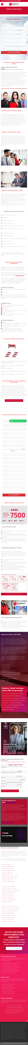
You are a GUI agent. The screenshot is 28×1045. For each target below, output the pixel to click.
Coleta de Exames (6, 668)
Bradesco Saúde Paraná (8, 897)
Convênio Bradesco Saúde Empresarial (11, 967)
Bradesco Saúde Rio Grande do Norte (11, 908)
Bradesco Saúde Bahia (7, 872)
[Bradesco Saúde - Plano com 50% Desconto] (14, 4)
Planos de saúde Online (7, 993)
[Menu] (2, 4)
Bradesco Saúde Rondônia (8, 911)
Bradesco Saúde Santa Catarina (9, 915)
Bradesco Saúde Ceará (7, 874)
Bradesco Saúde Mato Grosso (9, 888)
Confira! (18, 283)
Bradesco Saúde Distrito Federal (10, 876)
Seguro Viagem (5, 680)
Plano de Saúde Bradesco (8, 851)
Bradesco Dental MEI (7, 989)
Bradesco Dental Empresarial (9, 988)
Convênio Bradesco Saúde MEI (9, 968)
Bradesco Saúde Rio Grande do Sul (10, 910)
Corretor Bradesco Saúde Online (14, 1005)
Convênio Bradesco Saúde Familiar (10, 965)
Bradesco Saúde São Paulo (8, 917)
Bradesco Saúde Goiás (7, 879)
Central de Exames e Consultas (9, 678)
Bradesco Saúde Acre (7, 864)
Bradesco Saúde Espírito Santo (9, 878)
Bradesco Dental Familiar (8, 986)
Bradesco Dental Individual (8, 984)
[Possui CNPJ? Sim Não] (14, 425)
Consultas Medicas (6, 676)
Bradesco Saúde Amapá (8, 868)
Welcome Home (6, 665)
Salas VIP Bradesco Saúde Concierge (11, 672)
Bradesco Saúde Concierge (7, 651)
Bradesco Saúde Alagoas (8, 866)
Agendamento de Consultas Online (15, 1009)
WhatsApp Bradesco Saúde (13, 1013)
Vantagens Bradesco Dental (8, 991)
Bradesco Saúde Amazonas (8, 870)
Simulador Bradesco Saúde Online (15, 1007)
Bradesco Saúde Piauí (7, 901)
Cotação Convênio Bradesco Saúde (10, 970)
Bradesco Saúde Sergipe (8, 919)
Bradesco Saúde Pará (7, 894)
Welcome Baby (5, 666)
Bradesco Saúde (15, 640)
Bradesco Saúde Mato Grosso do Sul (10, 890)
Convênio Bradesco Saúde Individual (10, 963)
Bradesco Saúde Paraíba (8, 895)
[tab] (3, 70)
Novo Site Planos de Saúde (8, 972)
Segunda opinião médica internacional (11, 674)
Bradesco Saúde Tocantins (8, 921)
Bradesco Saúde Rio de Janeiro (9, 906)
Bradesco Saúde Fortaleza (8, 881)
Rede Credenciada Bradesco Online (15, 1011)
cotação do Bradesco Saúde (13, 859)
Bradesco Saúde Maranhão (8, 886)
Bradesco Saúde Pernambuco (9, 899)
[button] (18, 421)
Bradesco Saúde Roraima (8, 913)
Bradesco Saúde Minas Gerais (9, 892)
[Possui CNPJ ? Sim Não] (14, 32)
